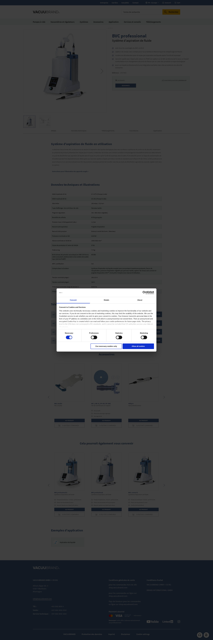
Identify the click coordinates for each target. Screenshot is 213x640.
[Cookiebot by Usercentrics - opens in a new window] (144, 292)
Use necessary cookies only (106, 346)
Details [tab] (106, 300)
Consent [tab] (73, 300)
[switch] (94, 337)
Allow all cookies (138, 346)
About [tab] (139, 300)
